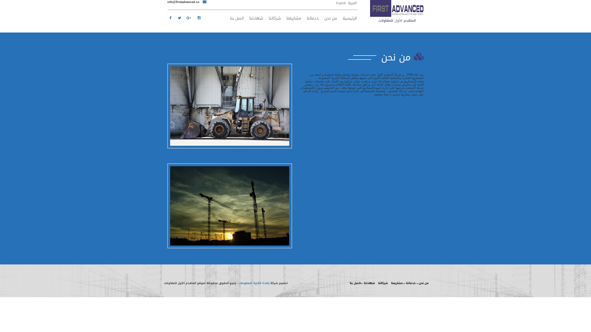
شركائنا (275, 18)
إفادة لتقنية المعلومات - (253, 283)
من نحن (330, 18)
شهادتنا (256, 18)
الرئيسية (350, 18)
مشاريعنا (293, 18)
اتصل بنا (237, 18)
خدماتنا (313, 18)
